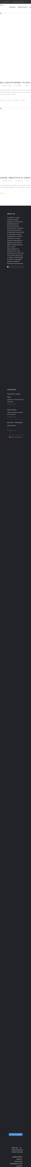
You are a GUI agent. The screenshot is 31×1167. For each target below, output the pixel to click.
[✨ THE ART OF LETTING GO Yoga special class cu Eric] (15, 1092)
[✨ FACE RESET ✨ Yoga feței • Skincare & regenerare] (15, 983)
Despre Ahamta (17, 1157)
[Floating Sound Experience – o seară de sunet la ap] (15, 837)
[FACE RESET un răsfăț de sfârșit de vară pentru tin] (15, 707)
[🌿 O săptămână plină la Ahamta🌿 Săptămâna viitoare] (15, 594)
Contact (19, 1159)
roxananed (19, 85)
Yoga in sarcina (11, 410)
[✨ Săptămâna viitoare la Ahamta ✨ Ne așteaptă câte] (15, 487)
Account (19, 1166)
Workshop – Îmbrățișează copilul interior (15, 424)
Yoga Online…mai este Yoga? (13, 395)
